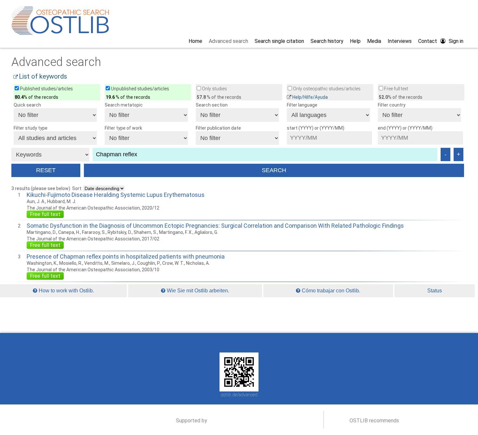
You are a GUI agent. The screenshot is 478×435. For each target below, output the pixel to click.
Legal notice (239, 342)
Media (374, 41)
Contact (427, 41)
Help (355, 41)
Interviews (400, 41)
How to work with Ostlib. (65, 290)
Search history (327, 41)
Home (195, 41)
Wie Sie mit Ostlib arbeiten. (197, 290)
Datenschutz (269, 342)
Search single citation (279, 41)
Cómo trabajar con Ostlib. (330, 290)
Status (434, 290)
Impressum (209, 342)
